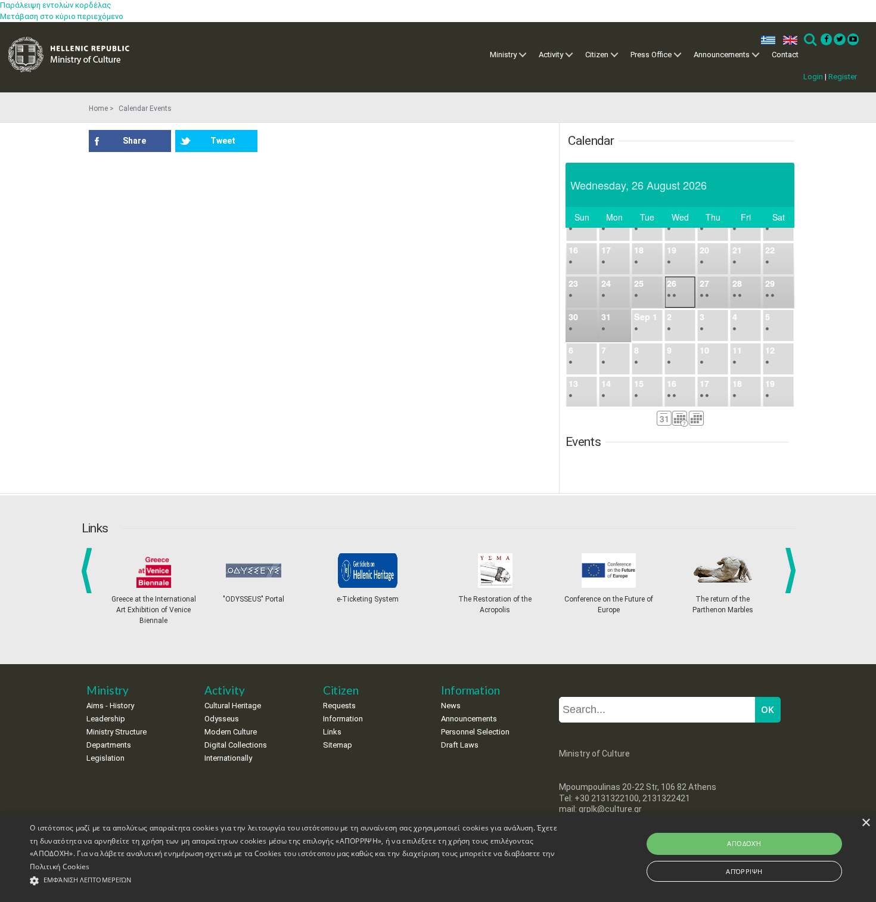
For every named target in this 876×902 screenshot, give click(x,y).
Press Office (651, 54)
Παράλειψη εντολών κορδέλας (55, 5)
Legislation (105, 758)
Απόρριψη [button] (744, 871)
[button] (295, 881)
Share (134, 140)
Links (332, 731)
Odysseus (221, 718)
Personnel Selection (475, 731)
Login (813, 76)
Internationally (228, 758)
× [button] (865, 823)
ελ (766, 40)
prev (89, 570)
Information (343, 718)
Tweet (222, 140)
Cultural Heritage (232, 705)
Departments (108, 744)
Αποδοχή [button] (744, 843)
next (792, 570)
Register (842, 76)
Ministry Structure (116, 731)
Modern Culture (230, 731)
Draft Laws (460, 744)
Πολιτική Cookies (60, 866)
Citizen (596, 54)
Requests (339, 705)
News (451, 705)
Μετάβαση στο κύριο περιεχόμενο (61, 16)
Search (809, 40)
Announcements (722, 54)
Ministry (503, 54)
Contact (785, 54)
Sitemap (337, 744)
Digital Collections (235, 744)
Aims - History (110, 705)
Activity (551, 54)
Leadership (105, 718)
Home (98, 108)
